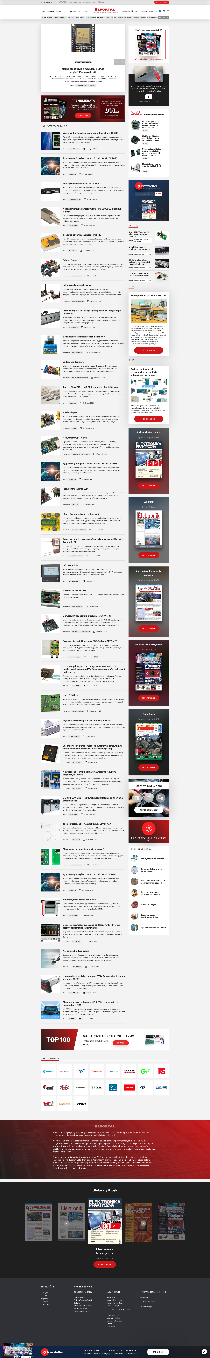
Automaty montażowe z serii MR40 (80, 899)
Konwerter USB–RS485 (75, 437)
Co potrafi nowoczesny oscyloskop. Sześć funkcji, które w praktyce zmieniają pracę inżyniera (91, 926)
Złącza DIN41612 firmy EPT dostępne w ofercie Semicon (91, 387)
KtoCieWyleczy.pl (145, 1307)
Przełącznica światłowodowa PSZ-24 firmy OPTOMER (90, 641)
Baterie (100, 17)
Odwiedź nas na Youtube (148, 101)
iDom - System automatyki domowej (81, 514)
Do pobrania (153, 11)
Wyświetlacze (74, 149)
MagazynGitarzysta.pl (114, 1300)
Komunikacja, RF (75, 199)
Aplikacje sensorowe (80, 378)
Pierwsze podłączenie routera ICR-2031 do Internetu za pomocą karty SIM (90, 1003)
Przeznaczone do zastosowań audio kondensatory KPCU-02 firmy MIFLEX (93, 540)
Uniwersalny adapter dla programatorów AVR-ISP (87, 615)
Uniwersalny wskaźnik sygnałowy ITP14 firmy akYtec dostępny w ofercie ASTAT (94, 977)
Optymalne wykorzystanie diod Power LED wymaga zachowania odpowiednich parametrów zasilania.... (93, 596)
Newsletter (126, 11)
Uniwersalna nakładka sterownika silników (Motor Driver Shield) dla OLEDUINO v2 (151, 152)
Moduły (145, 130)
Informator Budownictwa (83, 1306)
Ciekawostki (73, 327)
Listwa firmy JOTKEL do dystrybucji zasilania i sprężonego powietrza (92, 312)
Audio (82, 17)
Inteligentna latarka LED (75, 488)
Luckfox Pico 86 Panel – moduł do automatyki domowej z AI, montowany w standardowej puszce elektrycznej (92, 747)
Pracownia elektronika (81, 454)
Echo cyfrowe (70, 260)
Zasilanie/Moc (77, 352)
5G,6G (44, 17)
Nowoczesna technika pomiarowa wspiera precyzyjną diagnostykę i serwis (89, 773)
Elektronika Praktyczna (115, 1321)
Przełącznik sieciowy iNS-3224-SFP (81, 183)
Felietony (72, 174)
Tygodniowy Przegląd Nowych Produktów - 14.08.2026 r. (91, 463)
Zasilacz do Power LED (74, 590)
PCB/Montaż (73, 225)
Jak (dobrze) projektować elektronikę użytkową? (87, 823)
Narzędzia (72, 251)
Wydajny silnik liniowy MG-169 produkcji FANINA (87, 720)
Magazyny (135, 11)
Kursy (58, 11)
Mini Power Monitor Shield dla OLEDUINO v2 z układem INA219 (151, 138)
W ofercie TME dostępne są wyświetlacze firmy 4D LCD (90, 133)
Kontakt (44, 1296)
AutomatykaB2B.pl (113, 1318)
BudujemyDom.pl (80, 1297)
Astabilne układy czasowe (76, 951)
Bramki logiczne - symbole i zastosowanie (139, 248)
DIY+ (65, 11)
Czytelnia (73, 11)
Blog (43, 11)
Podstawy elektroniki (86, 89)
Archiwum (143, 11)
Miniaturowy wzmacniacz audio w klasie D (83, 849)
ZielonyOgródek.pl (80, 1309)
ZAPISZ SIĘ (158, 1352)
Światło (75, 504)
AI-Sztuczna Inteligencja (57, 17)
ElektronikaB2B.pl (113, 1315)
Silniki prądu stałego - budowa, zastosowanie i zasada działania (139, 262)
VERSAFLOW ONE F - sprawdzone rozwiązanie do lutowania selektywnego (93, 799)
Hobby (74, 428)
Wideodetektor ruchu (73, 362)
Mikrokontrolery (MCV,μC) (141, 240)
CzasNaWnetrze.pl (80, 1311)
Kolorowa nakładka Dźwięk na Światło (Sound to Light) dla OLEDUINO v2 (150, 124)
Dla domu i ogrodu (79, 530)
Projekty (50, 11)
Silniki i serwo (74, 736)
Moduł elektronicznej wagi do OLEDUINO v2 (151, 165)
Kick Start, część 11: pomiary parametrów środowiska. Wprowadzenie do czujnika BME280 (83, 72)
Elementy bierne (140, 17)
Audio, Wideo (76, 276)
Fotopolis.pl (143, 1297)
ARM (77, 17)
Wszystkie (164, 17)
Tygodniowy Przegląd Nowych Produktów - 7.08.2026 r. (90, 874)
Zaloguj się (163, 2)
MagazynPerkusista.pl (114, 1303)
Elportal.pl (110, 1324)
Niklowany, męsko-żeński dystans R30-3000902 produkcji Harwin (92, 210)
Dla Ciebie (83, 11)
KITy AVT (44, 1293)
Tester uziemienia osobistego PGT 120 (82, 234)
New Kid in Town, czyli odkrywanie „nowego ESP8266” (139, 234)
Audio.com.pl (111, 1297)
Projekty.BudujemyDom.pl (83, 1300)
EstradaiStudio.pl (113, 1306)
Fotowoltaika (152, 17)
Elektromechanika (125, 17)
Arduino (71, 17)
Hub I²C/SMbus (70, 695)
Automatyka (91, 17)
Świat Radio (111, 1326)
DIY (115, 17)
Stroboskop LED (71, 412)
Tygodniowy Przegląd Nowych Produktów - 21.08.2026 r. (91, 158)
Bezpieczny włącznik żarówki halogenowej (84, 336)
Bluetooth (109, 17)
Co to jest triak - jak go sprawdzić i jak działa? (139, 274)
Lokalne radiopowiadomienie (77, 285)
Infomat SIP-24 (70, 565)
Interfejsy (73, 403)
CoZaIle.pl (77, 1303)
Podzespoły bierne (76, 556)
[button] (117, 62)
